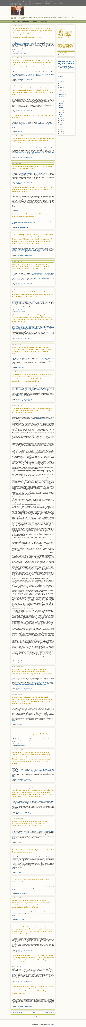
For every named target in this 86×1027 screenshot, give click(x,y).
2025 (61, 78)
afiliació (17, 227)
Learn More (69, 3)
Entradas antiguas (49, 1012)
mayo (60, 107)
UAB (17, 210)
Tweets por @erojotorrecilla (64, 54)
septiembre (61, 99)
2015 (61, 118)
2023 (61, 81)
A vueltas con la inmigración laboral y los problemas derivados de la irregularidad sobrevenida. (32, 851)
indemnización (19, 400)
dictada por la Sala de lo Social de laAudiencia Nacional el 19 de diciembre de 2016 (35, 44)
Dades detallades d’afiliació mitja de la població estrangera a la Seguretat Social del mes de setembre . (32, 215)
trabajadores (27, 257)
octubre (61, 98)
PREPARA (29, 780)
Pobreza (17, 257)
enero (60, 114)
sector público (23, 339)
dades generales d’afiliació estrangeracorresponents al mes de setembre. (33, 221)
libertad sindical (19, 842)
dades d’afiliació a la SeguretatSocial (36, 886)
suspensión (29, 813)
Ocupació (60, 69)
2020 (61, 87)
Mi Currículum (34, 21)
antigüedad (18, 158)
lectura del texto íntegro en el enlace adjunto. (44, 124)
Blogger (52, 1024)
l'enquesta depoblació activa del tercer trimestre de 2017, (33, 173)
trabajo (22, 919)
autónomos (18, 919)
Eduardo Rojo (20, 51)
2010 (61, 127)
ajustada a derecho (20, 53)
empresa (17, 311)
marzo (60, 110)
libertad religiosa (19, 724)
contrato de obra (19, 80)
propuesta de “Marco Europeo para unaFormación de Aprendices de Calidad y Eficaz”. (33, 739)
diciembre (61, 94)
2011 (61, 126)
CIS (59, 66)
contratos (18, 339)
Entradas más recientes (17, 1012)
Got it (74, 3)
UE (19, 662)
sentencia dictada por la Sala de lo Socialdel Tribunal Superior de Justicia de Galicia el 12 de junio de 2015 (33, 152)
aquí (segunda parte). (48, 418)
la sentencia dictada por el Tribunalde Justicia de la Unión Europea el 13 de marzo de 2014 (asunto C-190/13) (33, 389)
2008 (61, 131)
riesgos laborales (19, 284)
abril (60, 109)
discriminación (19, 367)
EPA (17, 183)
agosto (61, 101)
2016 (61, 116)
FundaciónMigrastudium (17, 858)
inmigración (18, 872)
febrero (61, 112)
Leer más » (14, 49)
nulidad (72, 64)
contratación (60, 68)
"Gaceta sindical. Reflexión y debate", (23, 123)
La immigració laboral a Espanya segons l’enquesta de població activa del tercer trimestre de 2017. (32, 167)
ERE (25, 53)
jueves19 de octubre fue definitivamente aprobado (24, 326)
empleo (71, 63)
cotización (25, 780)
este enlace (14, 914)
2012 (61, 124)
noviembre (61, 96)
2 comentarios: (27, 338)
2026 (61, 76)
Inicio (13, 21)
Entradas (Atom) (36, 1016)
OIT (17, 689)
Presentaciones (25, 21)
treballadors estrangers (22, 183)
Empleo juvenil (19, 131)
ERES (65, 67)
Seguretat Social (65, 66)
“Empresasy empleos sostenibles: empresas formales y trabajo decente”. (31, 684)
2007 (61, 133)
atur (20, 893)
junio (60, 105)
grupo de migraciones (46, 856)
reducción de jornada (22, 813)
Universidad (27, 400)
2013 (61, 122)
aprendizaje (18, 745)
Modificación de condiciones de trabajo (23, 111)
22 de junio (23, 395)
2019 (61, 89)
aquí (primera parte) (39, 418)
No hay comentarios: (28, 51)
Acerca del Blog (43, 21)
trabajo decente (21, 689)
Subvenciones (71, 68)
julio (60, 103)
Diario (18, 21)
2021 (61, 85)
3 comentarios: (27, 779)
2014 (61, 120)
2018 (61, 90)
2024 (61, 79)
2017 (61, 92)
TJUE (23, 367)
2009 (61, 129)
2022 (61, 83)
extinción (65, 61)
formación (23, 745)
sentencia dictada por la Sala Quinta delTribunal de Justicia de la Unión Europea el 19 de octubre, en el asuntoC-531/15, (33, 274)
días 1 (18, 395)
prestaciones (22, 257)
